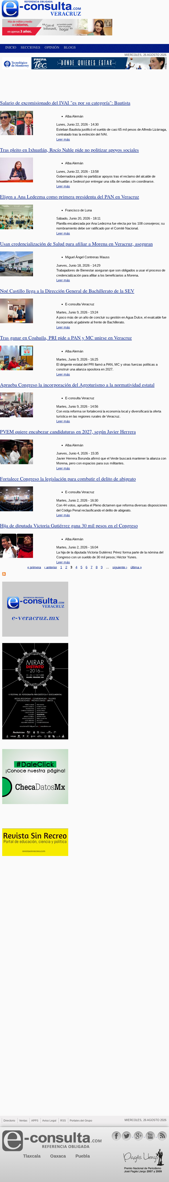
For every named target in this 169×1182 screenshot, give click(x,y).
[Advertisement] (37, 82)
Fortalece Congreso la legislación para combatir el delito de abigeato (68, 478)
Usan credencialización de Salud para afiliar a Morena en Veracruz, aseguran (76, 243)
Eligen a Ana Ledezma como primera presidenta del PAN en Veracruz (69, 196)
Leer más (63, 139)
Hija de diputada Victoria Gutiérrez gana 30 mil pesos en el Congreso (69, 525)
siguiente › (119, 567)
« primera (34, 567)
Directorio (9, 1120)
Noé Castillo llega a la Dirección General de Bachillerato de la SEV (67, 290)
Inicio (10, 47)
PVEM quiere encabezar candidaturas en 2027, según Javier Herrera (68, 431)
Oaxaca (58, 1156)
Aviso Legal (49, 1120)
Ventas (23, 1120)
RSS (63, 1120)
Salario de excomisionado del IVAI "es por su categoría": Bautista (65, 102)
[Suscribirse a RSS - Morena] (4, 574)
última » (136, 567)
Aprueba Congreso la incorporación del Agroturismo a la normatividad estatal (77, 384)
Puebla (82, 1156)
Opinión (52, 47)
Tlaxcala (31, 1156)
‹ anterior (50, 567)
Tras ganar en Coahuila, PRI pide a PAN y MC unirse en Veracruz (66, 337)
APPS (34, 1120)
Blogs (70, 47)
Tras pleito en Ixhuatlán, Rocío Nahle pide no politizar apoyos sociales (69, 149)
